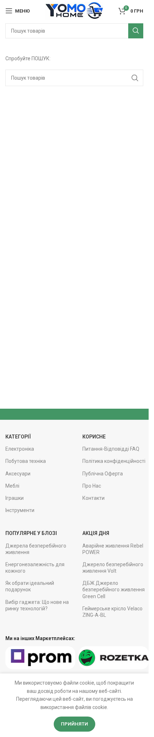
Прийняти (74, 724)
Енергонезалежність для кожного (34, 568)
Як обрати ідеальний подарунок (29, 586)
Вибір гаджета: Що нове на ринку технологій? (37, 605)
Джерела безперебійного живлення (35, 549)
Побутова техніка (25, 461)
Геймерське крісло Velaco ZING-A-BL (112, 612)
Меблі (12, 486)
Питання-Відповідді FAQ (110, 449)
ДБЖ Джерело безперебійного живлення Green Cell (113, 589)
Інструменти (19, 510)
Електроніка (19, 449)
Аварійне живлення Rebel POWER (112, 549)
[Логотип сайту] (74, 10)
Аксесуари (17, 474)
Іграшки (14, 498)
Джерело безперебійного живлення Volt (112, 568)
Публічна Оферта (102, 474)
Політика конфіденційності (113, 461)
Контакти (93, 498)
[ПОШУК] (135, 30)
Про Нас (91, 486)
